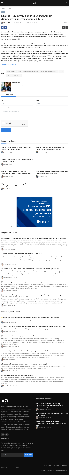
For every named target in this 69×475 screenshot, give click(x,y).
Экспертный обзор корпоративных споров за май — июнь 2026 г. (22, 253)
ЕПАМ (61, 71)
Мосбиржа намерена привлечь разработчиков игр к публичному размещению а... (52, 173)
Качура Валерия (7, 305)
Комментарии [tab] (8, 94)
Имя (2, 100)
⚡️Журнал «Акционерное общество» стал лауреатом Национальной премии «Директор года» (30, 317)
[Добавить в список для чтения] (66, 27)
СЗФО (19, 71)
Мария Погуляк (11, 71)
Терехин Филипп (7, 346)
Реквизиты (56, 465)
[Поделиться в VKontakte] (5, 27)
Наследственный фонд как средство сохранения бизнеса (20, 336)
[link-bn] (34, 212)
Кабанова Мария (7, 290)
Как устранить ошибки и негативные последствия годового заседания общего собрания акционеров (34, 238)
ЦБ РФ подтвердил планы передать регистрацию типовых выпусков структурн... (17, 173)
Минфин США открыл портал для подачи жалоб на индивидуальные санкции (50, 148)
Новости (9, 8)
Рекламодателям (62, 468)
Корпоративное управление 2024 (49, 71)
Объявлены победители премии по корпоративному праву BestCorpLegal (24, 364)
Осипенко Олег (7, 264)
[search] (67, 3)
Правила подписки (49, 468)
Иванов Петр (16, 82)
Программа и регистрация (8, 64)
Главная (3, 8)
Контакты (64, 465)
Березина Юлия (7, 277)
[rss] (7, 434)
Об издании (47, 465)
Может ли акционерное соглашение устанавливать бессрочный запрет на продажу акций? (30, 269)
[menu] (2, 3)
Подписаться (28, 454)
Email (37, 100)
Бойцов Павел (7, 249)
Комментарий (5, 108)
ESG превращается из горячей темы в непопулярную (17, 375)
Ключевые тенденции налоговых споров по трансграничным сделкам (24, 282)
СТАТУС (9, 75)
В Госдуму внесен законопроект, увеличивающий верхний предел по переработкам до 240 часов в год (33, 327)
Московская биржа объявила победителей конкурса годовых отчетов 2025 (24, 351)
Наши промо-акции (61, 470)
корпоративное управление (30, 71)
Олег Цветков (17, 75)
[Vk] (3, 434)
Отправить (6, 130)
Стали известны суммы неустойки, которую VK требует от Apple (17, 160)
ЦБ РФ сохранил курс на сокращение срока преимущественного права (16, 148)
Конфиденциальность (47, 470)
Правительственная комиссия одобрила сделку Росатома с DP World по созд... (15, 185)
